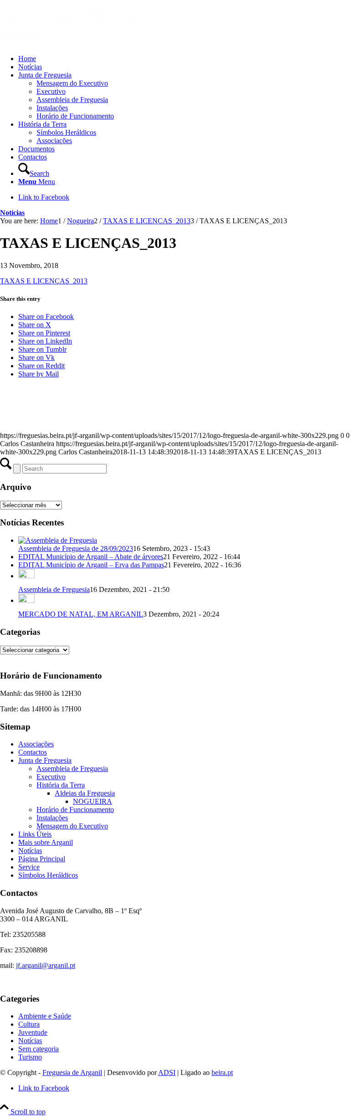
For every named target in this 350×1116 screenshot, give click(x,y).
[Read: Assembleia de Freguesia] (26, 576)
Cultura (29, 1024)
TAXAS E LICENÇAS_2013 (44, 281)
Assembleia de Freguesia (54, 589)
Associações (36, 744)
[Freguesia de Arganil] (68, 43)
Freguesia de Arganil (72, 1072)
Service (29, 867)
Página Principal (41, 859)
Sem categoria (38, 1049)
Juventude (32, 1032)
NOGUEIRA (92, 801)
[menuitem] (184, 59)
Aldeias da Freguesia (85, 793)
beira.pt (222, 1072)
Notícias (12, 212)
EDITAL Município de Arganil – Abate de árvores (90, 557)
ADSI (166, 1072)
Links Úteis (34, 834)
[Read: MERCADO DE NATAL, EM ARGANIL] (26, 600)
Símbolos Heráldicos (48, 875)
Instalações (52, 818)
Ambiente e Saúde (44, 1016)
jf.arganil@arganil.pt (45, 965)
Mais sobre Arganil (45, 842)
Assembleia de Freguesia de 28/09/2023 (75, 548)
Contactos (32, 752)
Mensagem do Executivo (72, 826)
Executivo (51, 777)
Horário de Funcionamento (75, 809)
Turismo (30, 1057)
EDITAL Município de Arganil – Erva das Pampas (91, 565)
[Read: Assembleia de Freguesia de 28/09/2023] (57, 540)
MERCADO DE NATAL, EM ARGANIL (80, 614)
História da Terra (60, 785)
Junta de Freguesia (45, 760)
